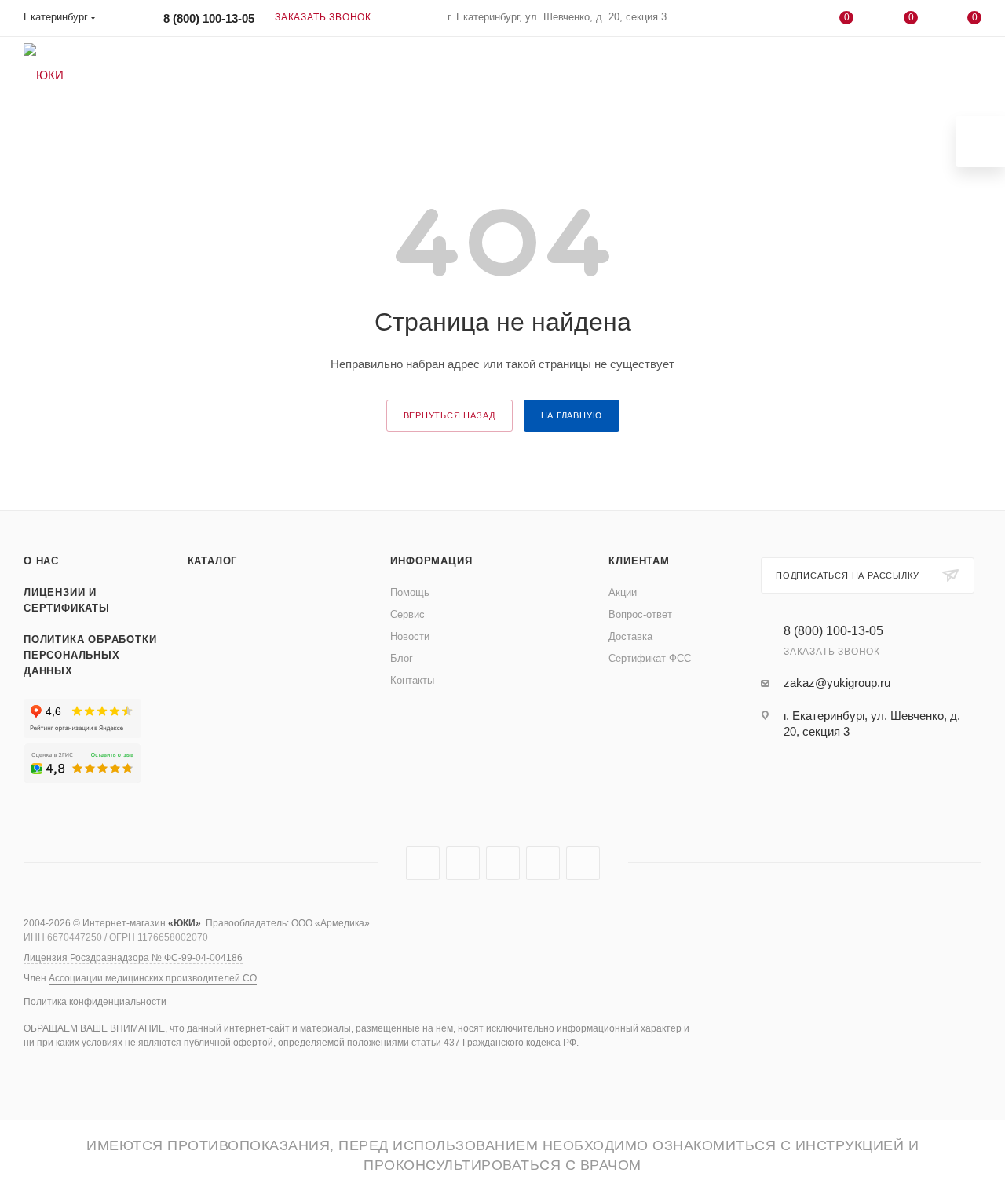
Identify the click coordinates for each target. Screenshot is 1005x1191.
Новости (409, 636)
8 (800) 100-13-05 (208, 18)
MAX (503, 863)
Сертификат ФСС (649, 658)
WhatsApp (543, 863)
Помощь (409, 592)
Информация (431, 561)
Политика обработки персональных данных (90, 655)
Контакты (412, 680)
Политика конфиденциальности (95, 1001)
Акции (622, 592)
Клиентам (638, 561)
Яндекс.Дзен (583, 863)
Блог (401, 658)
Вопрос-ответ (640, 614)
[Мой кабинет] (783, 21)
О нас (41, 561)
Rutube (463, 863)
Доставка (630, 636)
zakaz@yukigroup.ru (837, 682)
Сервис (407, 614)
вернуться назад (449, 415)
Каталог (213, 561)
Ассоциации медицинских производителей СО (153, 978)
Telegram (423, 863)
